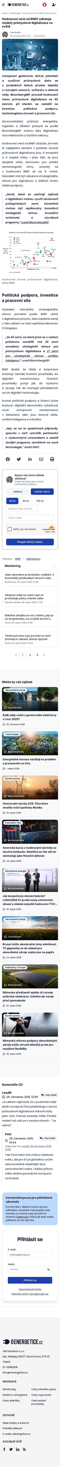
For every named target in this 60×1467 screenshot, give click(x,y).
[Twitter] (12, 1449)
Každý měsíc (42, 491)
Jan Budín (15, 32)
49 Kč (12, 501)
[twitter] (19, 459)
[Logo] (18, 4)
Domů (4, 13)
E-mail (12, 1249)
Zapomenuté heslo (30, 1289)
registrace (22, 1217)
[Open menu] (3, 5)
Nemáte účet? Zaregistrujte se (30, 1294)
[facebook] (8, 459)
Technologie (14, 13)
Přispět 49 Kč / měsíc (30, 542)
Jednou (17, 491)
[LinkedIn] (19, 1449)
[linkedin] (30, 459)
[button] (30, 252)
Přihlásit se (30, 1280)
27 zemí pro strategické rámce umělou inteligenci (31, 355)
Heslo (11, 1264)
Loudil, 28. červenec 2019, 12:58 (28, 1148)
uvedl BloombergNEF (34, 222)
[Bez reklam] (44, 5)
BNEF (18, 559)
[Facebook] (6, 1449)
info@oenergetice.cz (15, 1372)
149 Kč (40, 501)
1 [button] (22, 655)
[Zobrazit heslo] (48, 1269)
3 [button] (37, 655)
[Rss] (26, 1449)
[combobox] (30, 566)
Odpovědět (51, 1095)
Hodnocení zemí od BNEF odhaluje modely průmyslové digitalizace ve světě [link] (40, 13)
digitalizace (33, 559)
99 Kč (26, 501)
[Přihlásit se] (54, 4)
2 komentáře (39, 36)
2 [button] (30, 655)
